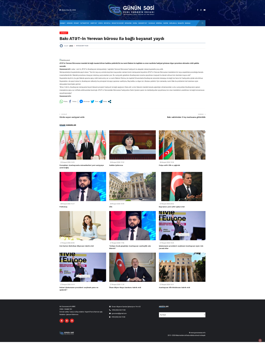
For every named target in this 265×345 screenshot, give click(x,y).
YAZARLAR (151, 23)
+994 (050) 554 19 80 (119, 310)
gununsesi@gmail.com (119, 313)
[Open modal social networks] (109, 101)
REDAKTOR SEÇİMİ (118, 23)
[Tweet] (94, 101)
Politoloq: (63, 207)
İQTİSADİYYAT (84, 23)
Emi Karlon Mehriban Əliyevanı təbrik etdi (77, 246)
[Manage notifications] (260, 340)
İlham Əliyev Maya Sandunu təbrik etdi (125, 287)
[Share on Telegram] (103, 101)
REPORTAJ (107, 23)
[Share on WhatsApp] (63, 101)
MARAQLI (188, 23)
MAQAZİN (181, 23)
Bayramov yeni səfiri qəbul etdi (171, 207)
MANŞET (63, 23)
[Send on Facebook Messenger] (84, 101)
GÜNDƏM (70, 23)
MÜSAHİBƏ (128, 23)
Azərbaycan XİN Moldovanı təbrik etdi (174, 287)
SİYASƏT (76, 23)
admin (71, 46)
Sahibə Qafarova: (116, 165)
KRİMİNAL (159, 23)
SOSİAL (135, 23)
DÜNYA (100, 23)
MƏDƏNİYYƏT (142, 23)
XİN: (110, 207)
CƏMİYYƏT (93, 23)
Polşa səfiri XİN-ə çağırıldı (169, 165)
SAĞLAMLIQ (173, 23)
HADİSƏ (165, 23)
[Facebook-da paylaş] (72, 101)
